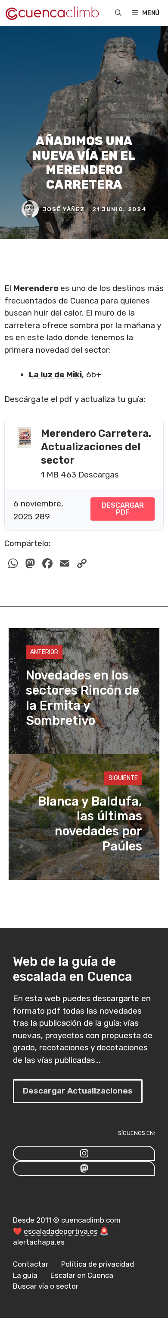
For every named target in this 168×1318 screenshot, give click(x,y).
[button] (118, 13)
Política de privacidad (97, 1264)
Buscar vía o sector (45, 1286)
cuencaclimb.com (91, 1220)
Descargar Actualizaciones (78, 1091)
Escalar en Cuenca (81, 1275)
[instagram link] (84, 1153)
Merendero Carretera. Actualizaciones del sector (96, 446)
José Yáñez (63, 209)
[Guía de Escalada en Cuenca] (52, 13)
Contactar (30, 1264)
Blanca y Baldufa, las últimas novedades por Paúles (90, 823)
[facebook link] (84, 1168)
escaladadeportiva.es (61, 1231)
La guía (25, 1275)
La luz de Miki (55, 374)
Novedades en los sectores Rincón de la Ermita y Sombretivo (82, 697)
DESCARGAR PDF (123, 508)
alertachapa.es (39, 1242)
